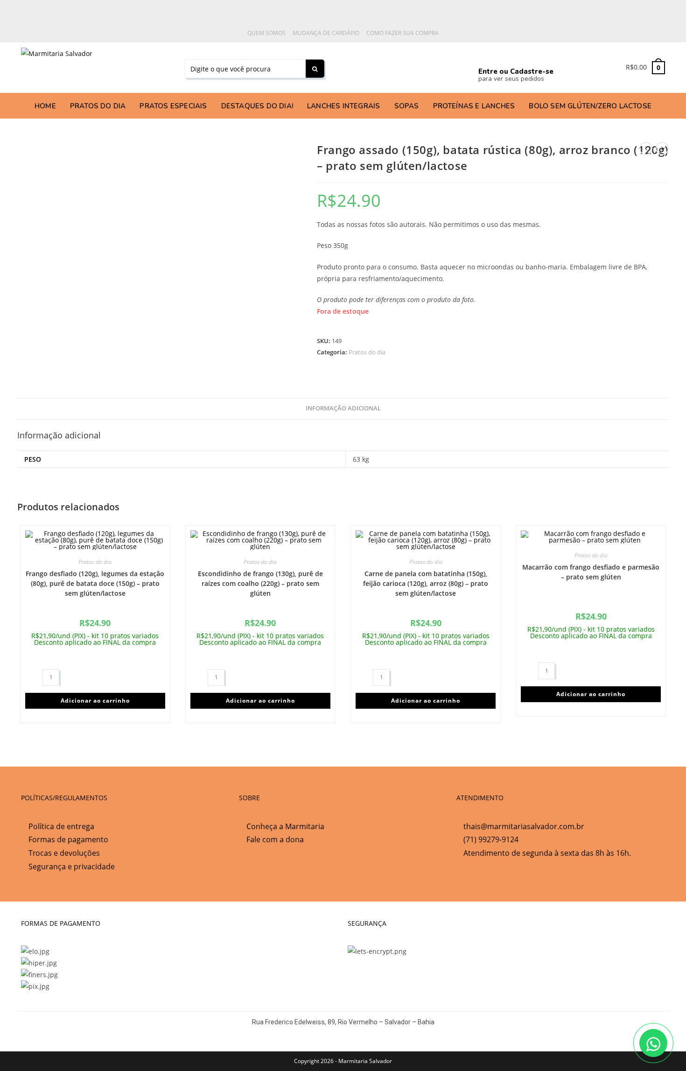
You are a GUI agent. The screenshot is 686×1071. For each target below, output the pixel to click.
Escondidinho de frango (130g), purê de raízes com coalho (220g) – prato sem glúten (260, 583)
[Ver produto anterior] (645, 148)
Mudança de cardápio (326, 33)
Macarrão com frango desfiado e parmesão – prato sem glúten (590, 572)
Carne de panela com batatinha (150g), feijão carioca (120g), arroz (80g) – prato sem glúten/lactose (425, 583)
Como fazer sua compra (402, 33)
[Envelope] (445, 66)
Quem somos (266, 33)
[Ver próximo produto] (662, 148)
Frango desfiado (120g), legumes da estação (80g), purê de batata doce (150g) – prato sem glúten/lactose (95, 583)
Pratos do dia (367, 352)
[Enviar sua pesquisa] (315, 69)
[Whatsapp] (351, 66)
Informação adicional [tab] (343, 408)
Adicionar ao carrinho (95, 701)
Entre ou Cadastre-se (515, 71)
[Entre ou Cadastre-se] (486, 55)
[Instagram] (398, 66)
